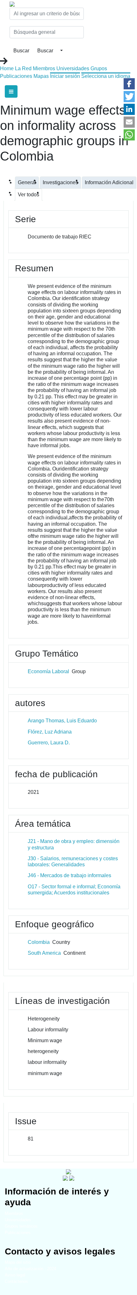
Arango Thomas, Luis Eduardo (62, 720)
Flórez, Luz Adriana (50, 731)
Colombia (39, 942)
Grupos (98, 68)
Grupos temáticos (21, 1226)
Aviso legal (15, 1275)
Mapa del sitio (18, 1262)
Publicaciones (16, 76)
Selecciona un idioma (105, 76)
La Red (23, 68)
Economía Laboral (48, 671)
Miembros (44, 68)
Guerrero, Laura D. (49, 742)
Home (7, 68)
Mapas (41, 76)
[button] (129, 83)
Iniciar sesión (65, 76)
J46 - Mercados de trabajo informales (69, 875)
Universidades (72, 68)
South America (44, 953)
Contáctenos (16, 1281)
